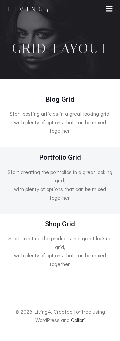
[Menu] (109, 9)
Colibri (78, 319)
